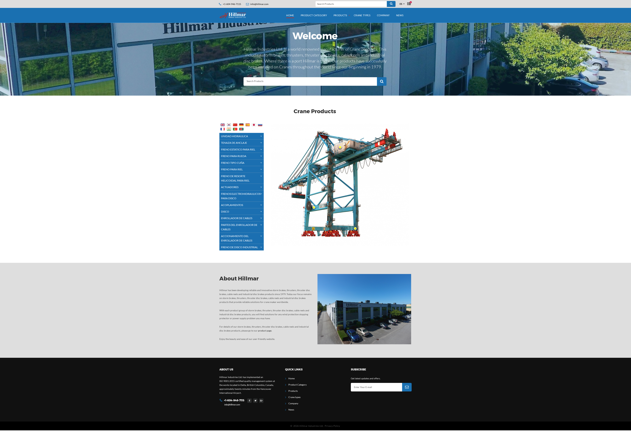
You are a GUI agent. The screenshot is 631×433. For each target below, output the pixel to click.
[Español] (247, 124)
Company (383, 15)
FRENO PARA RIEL (232, 169)
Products (340, 15)
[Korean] (229, 124)
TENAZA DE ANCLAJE (234, 142)
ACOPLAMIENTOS (232, 204)
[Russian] (260, 124)
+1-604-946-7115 (232, 4)
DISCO (225, 211)
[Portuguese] (235, 129)
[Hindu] (229, 129)
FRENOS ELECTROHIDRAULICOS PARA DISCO (240, 196)
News (400, 15)
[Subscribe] (407, 387)
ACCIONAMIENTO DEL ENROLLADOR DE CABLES (236, 238)
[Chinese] (235, 124)
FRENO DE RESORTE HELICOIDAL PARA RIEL (235, 178)
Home (290, 15)
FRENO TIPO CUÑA (232, 162)
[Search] (391, 4)
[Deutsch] (241, 124)
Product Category (314, 15)
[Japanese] (254, 124)
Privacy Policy (332, 425)
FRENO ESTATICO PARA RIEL (238, 149)
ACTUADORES (229, 187)
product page (264, 330)
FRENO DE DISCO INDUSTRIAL (239, 247)
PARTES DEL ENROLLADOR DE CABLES (239, 227)
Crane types (362, 15)
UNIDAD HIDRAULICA (234, 136)
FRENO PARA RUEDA (233, 156)
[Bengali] (241, 129)
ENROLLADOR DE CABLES (236, 218)
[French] (222, 129)
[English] (222, 124)
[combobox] (402, 4)
